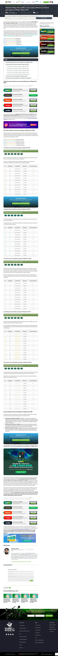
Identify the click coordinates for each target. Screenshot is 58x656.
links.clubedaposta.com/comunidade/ (22, 55)
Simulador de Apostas (22, 642)
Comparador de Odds (22, 628)
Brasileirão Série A (38, 627)
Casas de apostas (21, 625)
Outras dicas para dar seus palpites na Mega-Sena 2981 (16, 76)
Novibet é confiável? (47, 53)
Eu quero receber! (49, 615)
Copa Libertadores (38, 635)
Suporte (20, 644)
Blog (20, 633)
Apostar (50, 38)
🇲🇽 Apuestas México (53, 624)
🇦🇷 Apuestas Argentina (53, 629)
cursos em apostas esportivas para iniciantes (20, 529)
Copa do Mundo (17, 2)
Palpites (40, 2)
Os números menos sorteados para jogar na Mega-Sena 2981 (18, 70)
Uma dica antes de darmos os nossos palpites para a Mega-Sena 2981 (19, 62)
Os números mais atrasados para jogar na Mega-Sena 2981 (17, 66)
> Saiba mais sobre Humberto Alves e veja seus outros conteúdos (21, 561)
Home (14, 2)
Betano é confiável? (47, 40)
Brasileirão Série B (38, 630)
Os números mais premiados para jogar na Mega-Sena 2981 (18, 72)
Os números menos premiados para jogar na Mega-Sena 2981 (18, 74)
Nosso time (21, 647)
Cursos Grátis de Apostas (23, 639)
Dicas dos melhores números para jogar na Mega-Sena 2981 (17, 64)
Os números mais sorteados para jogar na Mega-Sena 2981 (18, 68)
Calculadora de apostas (22, 636)
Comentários (36, 12)
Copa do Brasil (37, 632)
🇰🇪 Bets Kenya (52, 631)
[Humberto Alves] (6, 12)
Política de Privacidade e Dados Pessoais (29, 654)
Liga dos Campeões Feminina (39, 642)
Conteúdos (28, 2)
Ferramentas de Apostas (34, 2)
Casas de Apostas (22, 2)
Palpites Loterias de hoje (11, 5)
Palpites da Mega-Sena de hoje (19, 5)
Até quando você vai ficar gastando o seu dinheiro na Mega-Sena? (18, 78)
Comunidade (46, 2)
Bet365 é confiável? (47, 33)
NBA (36, 637)
